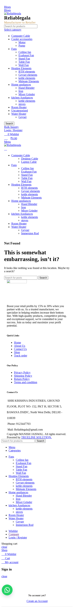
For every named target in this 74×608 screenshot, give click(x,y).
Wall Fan (23, 65)
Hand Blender (26, 87)
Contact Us (20, 349)
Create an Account (37, 601)
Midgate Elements (28, 81)
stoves (22, 104)
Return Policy (22, 379)
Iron (20, 91)
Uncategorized (19, 110)
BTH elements (26, 71)
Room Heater (19, 107)
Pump (21, 45)
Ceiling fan (24, 52)
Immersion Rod (30, 233)
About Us (19, 345)
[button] (7, 590)
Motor (22, 42)
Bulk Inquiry (11, 127)
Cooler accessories (21, 39)
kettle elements (26, 78)
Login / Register (18, 537)
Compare (14, 534)
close (4, 546)
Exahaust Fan (26, 55)
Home (17, 342)
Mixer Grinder (26, 94)
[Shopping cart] (5, 149)
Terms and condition (25, 382)
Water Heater (18, 113)
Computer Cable (20, 35)
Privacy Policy (22, 372)
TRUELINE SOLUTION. (36, 437)
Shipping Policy (23, 375)
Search (9, 123)
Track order (20, 355)
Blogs (7, 6)
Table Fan (24, 61)
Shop (17, 352)
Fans (14, 48)
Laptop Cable (29, 161)
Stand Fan (24, 58)
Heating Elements (21, 68)
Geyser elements (27, 74)
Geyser (22, 117)
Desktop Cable (29, 158)
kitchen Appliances (22, 97)
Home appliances (21, 84)
